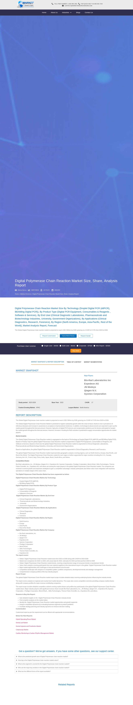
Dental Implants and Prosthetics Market (28, 626)
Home (44, 12)
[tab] (47, 362)
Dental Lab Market (22, 622)
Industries (65, 12)
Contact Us (89, 12)
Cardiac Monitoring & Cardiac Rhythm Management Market (35, 633)
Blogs (78, 12)
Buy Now (76, 351)
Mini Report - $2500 (103, 346)
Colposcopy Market (22, 629)
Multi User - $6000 (68, 346)
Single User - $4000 (51, 346)
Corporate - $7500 (85, 346)
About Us (54, 12)
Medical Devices (25, 294)
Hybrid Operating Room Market (26, 619)
